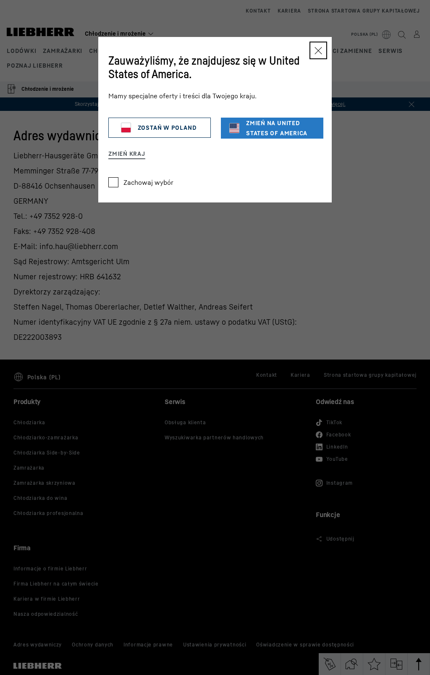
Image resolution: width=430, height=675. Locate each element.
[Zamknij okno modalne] (318, 50)
